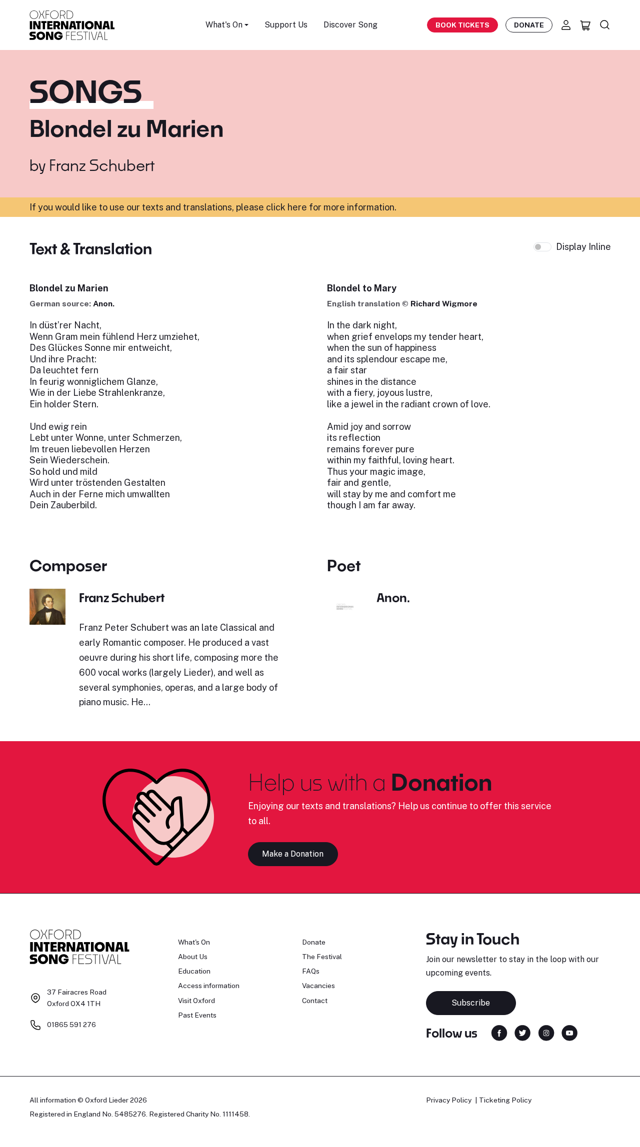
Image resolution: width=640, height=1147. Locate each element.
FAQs (311, 971)
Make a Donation (293, 854)
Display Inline (583, 246)
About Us (193, 957)
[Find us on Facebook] (499, 1032)
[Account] (566, 25)
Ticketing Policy (505, 1100)
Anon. (103, 303)
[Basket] (586, 24)
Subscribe (471, 1003)
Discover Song (351, 24)
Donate (529, 25)
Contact (315, 1001)
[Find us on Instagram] (546, 1032)
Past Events (197, 1015)
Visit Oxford (196, 1001)
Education (194, 971)
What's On (194, 942)
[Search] (605, 25)
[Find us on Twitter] (522, 1032)
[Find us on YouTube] (570, 1032)
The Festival (322, 957)
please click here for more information (315, 207)
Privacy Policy (449, 1100)
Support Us (286, 24)
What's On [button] (224, 24)
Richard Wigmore (444, 303)
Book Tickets (463, 25)
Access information (209, 986)
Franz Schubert (101, 165)
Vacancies (318, 986)
